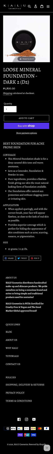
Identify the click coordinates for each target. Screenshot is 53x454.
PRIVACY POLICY (15, 392)
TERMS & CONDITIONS (19, 401)
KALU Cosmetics (21, 444)
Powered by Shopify (37, 444)
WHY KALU (12, 348)
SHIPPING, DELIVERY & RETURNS (25, 384)
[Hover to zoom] (26, 38)
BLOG (9, 332)
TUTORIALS (12, 356)
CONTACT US (13, 364)
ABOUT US (11, 340)
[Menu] (48, 6)
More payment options (26, 133)
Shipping (7, 93)
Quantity (8, 103)
